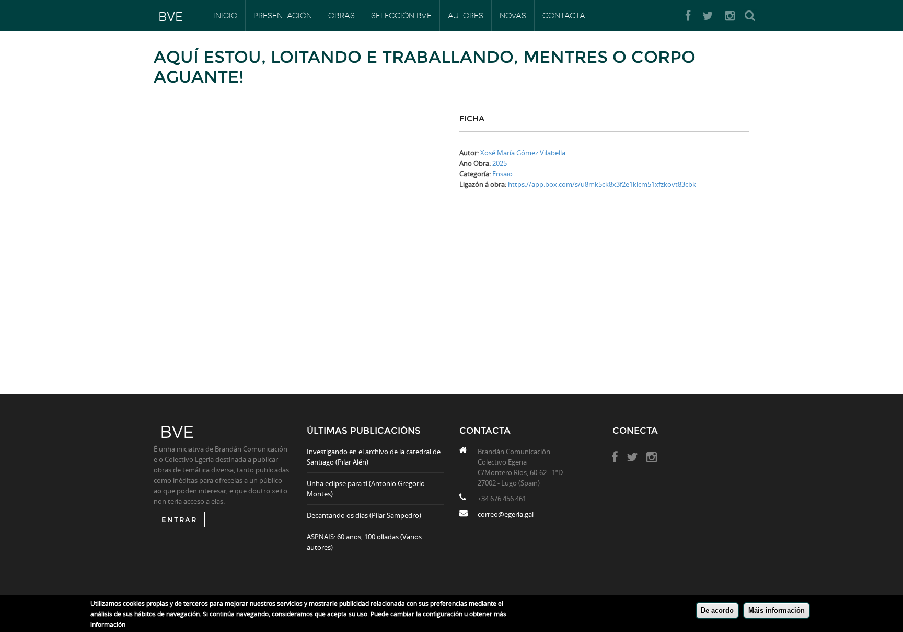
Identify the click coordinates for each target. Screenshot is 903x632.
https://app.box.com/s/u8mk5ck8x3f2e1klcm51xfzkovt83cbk (602, 184)
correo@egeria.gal (506, 514)
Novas (513, 15)
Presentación (282, 15)
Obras (341, 15)
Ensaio (502, 173)
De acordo (717, 610)
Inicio (225, 15)
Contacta (563, 15)
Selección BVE (401, 15)
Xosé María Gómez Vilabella (522, 152)
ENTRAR (179, 519)
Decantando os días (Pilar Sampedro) (364, 515)
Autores (465, 15)
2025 (499, 163)
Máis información (776, 610)
